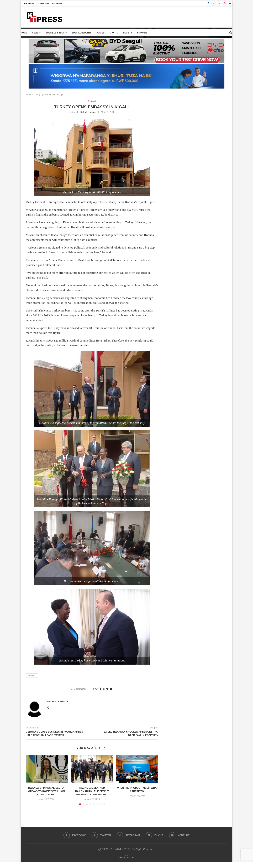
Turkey (32, 675)
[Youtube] (230, 3)
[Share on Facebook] (100, 689)
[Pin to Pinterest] (107, 689)
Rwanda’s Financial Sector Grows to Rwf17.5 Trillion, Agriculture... (46, 791)
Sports (113, 33)
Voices (100, 33)
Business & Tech (55, 33)
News (35, 33)
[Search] (230, 32)
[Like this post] (96, 689)
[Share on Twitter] (104, 689)
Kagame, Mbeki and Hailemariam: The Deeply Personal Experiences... (92, 791)
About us (29, 3)
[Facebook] (208, 3)
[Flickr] (224, 3)
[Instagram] (219, 3)
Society (127, 33)
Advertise (57, 3)
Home (24, 33)
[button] (30, 780)
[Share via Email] (111, 689)
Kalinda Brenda (88, 112)
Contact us (43, 3)
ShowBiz (142, 33)
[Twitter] (213, 3)
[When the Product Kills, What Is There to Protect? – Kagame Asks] (137, 769)
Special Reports (81, 33)
